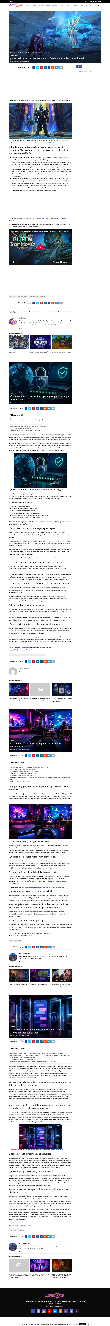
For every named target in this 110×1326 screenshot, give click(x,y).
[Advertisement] (40, 86)
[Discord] (99, 1)
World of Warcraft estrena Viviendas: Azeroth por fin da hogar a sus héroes (61, 352)
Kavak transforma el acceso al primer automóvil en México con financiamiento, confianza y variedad (19, 1275)
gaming (11, 940)
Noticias (16, 55)
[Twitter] (38, 1311)
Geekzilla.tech (15, 61)
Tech (62, 5)
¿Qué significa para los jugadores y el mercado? (24, 771)
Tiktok (16, 650)
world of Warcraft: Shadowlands (38, 296)
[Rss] (60, 1311)
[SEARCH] (99, 71)
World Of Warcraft (23, 296)
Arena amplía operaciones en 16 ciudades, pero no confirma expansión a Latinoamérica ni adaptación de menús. (40, 778)
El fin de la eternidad (41, 218)
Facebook (29, 650)
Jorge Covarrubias (16, 749)
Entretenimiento (51, 5)
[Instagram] (44, 1311)
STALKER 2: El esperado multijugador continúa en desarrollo (18, 985)
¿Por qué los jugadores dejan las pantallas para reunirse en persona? (30, 767)
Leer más (89, 1324)
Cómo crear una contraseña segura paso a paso (24, 422)
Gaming (41, 5)
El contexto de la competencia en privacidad (22, 1057)
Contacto (89, 5)
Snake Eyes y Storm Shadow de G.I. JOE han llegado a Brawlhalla (23, 312)
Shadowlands (12, 296)
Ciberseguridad (13, 655)
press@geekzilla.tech (58, 1306)
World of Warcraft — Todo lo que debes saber (17, 352)
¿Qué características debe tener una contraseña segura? (26, 420)
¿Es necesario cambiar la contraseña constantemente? (25, 430)
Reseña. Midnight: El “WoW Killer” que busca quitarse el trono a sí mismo (39, 352)
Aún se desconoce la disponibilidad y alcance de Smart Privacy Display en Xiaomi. (33, 1061)
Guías (28, 5)
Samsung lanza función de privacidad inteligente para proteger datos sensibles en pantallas (36, 1053)
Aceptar (82, 1324)
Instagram (22, 650)
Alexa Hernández (16, 402)
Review (34, 5)
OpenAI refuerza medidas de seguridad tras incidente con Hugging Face (40, 699)
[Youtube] (49, 1311)
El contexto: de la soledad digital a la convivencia (24, 773)
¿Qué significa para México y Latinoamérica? (23, 1059)
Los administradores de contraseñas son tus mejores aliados (28, 426)
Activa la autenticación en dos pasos (20, 428)
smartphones (12, 1230)
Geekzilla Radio (79, 5)
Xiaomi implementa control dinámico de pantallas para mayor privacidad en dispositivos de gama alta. (39, 1055)
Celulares (13, 1026)
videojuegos (18, 940)
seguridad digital (39, 655)
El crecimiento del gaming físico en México (22, 769)
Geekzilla (12, 52)
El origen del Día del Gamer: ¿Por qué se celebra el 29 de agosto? (40, 1275)
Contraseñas (22, 655)
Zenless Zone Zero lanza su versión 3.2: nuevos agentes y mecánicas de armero (62, 985)
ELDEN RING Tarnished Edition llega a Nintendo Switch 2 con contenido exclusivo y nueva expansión (61, 1275)
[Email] (55, 1311)
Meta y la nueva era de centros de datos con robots (41, 558)
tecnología (21, 1230)
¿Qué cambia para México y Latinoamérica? (22, 775)
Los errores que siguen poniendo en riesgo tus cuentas (26, 424)
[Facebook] (33, 1311)
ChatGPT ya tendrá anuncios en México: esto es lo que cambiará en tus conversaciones (62, 699)
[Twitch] (66, 1311)
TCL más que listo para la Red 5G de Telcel (60, 311)
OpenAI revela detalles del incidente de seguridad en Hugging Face (18, 699)
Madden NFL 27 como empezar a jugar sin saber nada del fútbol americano (40, 985)
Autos (69, 5)
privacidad (30, 655)
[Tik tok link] (100, 1)
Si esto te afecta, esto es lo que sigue (21, 782)
